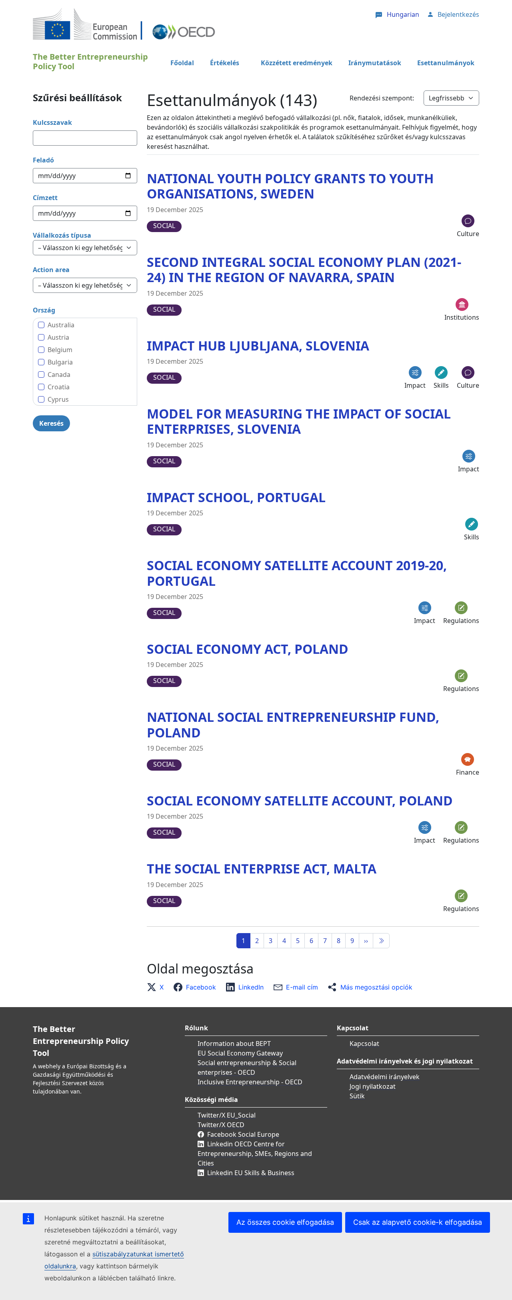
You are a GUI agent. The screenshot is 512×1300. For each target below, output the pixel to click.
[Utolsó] (381, 940)
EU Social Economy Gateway (240, 1053)
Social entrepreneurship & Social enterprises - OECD (247, 1067)
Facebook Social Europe (243, 1134)
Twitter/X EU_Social (227, 1115)
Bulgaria (60, 362)
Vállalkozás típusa (62, 235)
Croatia (59, 387)
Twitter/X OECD (221, 1124)
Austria (58, 337)
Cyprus (58, 399)
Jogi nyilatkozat (373, 1086)
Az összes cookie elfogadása (285, 1222)
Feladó (43, 160)
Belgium (60, 349)
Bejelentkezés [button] (458, 14)
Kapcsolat (364, 1043)
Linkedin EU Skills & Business (250, 1172)
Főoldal (182, 62)
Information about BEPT (234, 1043)
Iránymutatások (374, 62)
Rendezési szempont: (382, 98)
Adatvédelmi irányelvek (385, 1076)
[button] (157, 987)
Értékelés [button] (224, 62)
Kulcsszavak (52, 122)
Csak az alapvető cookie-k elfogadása (417, 1222)
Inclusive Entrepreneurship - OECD (250, 1082)
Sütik (357, 1096)
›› (366, 940)
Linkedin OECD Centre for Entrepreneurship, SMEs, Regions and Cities (255, 1154)
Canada (59, 374)
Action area (51, 269)
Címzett (45, 197)
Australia (61, 324)
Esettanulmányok (445, 62)
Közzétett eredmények (296, 62)
